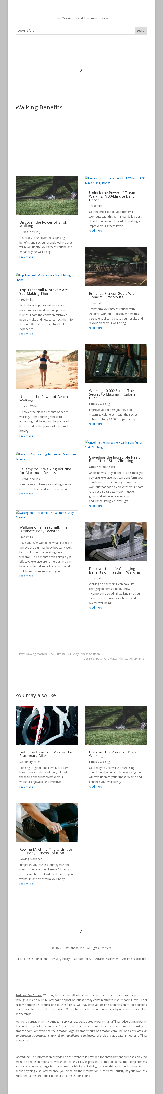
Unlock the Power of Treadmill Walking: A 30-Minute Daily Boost (115, 196)
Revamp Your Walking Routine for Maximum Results (45, 471)
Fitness (24, 232)
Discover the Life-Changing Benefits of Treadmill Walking (114, 570)
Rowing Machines (30, 859)
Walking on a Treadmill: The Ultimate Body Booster (43, 529)
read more (26, 256)
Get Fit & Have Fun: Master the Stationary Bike (45, 754)
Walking (35, 232)
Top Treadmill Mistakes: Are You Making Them (43, 291)
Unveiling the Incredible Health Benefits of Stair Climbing (115, 459)
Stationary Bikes (29, 762)
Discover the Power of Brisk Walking (43, 224)
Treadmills (26, 299)
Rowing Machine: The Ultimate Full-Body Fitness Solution (45, 851)
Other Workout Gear (102, 467)
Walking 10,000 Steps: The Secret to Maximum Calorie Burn (112, 394)
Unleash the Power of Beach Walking (43, 398)
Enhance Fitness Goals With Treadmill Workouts (112, 295)
